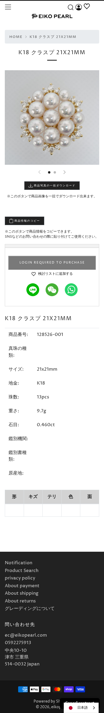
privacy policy (20, 578)
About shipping (21, 593)
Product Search (21, 570)
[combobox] (81, 708)
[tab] (49, 172)
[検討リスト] (87, 12)
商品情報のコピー (26, 221)
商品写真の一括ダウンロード (54, 185)
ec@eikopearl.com (26, 635)
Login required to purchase (52, 262)
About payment (22, 586)
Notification (18, 563)
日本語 (82, 707)
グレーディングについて (30, 608)
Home (16, 37)
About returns (20, 601)
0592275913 (18, 643)
